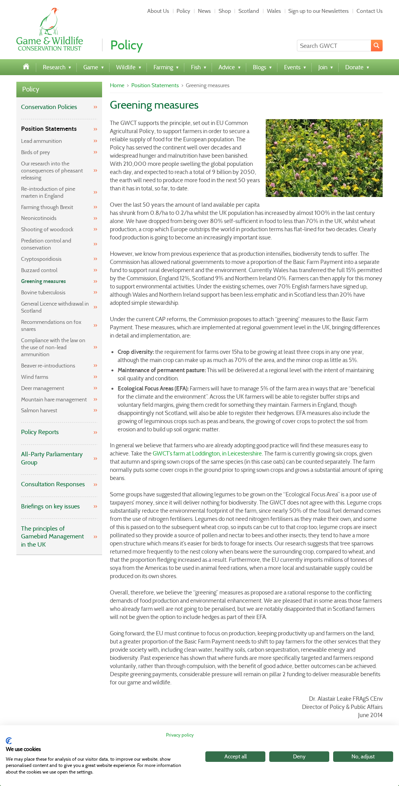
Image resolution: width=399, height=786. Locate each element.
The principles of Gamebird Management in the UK (52, 537)
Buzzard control (39, 270)
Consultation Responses (53, 484)
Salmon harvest (39, 410)
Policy (183, 10)
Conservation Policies (49, 107)
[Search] (377, 45)
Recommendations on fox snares (51, 325)
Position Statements (49, 128)
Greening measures (43, 281)
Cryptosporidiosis (41, 258)
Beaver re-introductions (48, 365)
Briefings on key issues (50, 506)
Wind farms (34, 376)
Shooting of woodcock (47, 229)
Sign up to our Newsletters (318, 10)
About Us (158, 10)
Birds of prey (35, 152)
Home (117, 85)
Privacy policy (180, 735)
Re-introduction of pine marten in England (48, 192)
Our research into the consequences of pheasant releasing (52, 170)
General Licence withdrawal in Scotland (55, 307)
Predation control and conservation (46, 244)
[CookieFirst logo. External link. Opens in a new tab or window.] (9, 740)
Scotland (248, 10)
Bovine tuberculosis (43, 292)
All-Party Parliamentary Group (52, 458)
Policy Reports (40, 432)
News (204, 10)
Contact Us (370, 10)
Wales (274, 10)
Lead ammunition (41, 140)
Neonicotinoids (38, 218)
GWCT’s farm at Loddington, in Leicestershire (207, 453)
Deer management (42, 388)
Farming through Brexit (47, 207)
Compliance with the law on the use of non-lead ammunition (53, 347)
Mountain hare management (54, 399)
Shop (225, 10)
